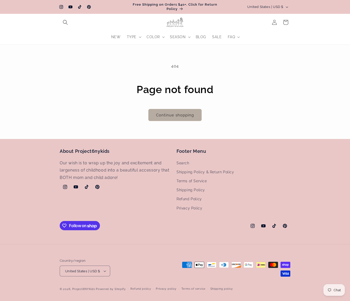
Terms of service (193, 288)
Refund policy (140, 288)
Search (183, 163)
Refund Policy (189, 199)
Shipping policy (221, 288)
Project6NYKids (83, 289)
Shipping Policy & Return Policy (205, 172)
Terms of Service (192, 181)
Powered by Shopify (111, 289)
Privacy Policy (189, 208)
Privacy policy (166, 288)
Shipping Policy (191, 190)
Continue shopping (175, 115)
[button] (65, 22)
